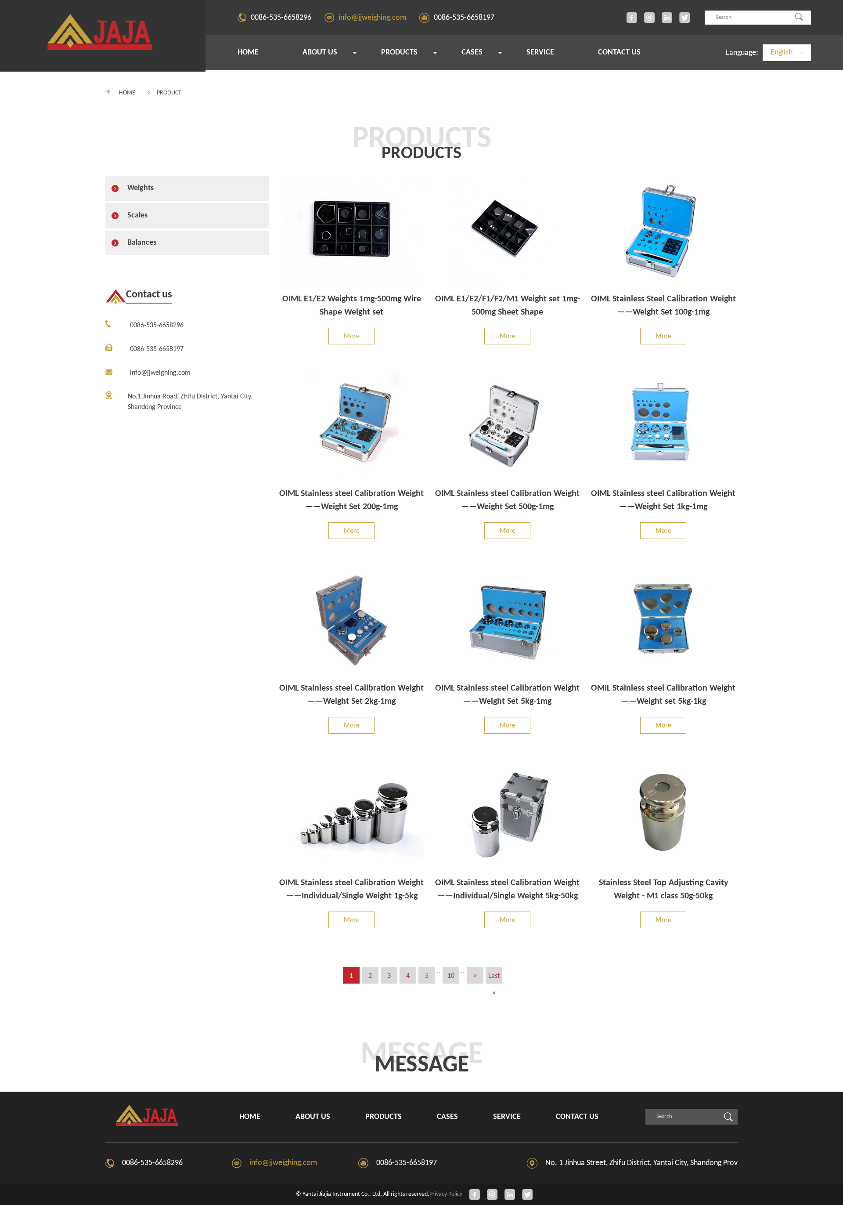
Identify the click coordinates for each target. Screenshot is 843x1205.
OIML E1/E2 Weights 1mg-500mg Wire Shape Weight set (351, 306)
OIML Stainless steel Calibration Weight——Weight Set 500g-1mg (507, 500)
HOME (248, 52)
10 (450, 976)
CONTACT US (619, 52)
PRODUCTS (399, 52)
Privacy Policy (445, 1194)
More (352, 336)
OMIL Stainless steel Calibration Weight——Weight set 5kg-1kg (663, 695)
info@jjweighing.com (372, 18)
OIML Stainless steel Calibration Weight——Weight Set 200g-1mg (351, 500)
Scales (137, 215)
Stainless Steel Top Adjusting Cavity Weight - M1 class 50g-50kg (663, 890)
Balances (141, 243)
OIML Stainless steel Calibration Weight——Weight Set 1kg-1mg (663, 500)
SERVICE (540, 52)
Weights (140, 188)
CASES (472, 52)
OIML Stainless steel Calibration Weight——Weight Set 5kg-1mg (507, 695)
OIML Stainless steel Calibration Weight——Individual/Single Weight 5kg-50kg (507, 890)
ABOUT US (320, 52)
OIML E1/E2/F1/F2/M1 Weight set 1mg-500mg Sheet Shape (507, 306)
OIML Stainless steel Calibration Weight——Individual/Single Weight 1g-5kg (351, 890)
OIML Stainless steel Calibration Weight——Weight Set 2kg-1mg (351, 695)
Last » (494, 978)
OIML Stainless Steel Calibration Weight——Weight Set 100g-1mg (663, 306)
